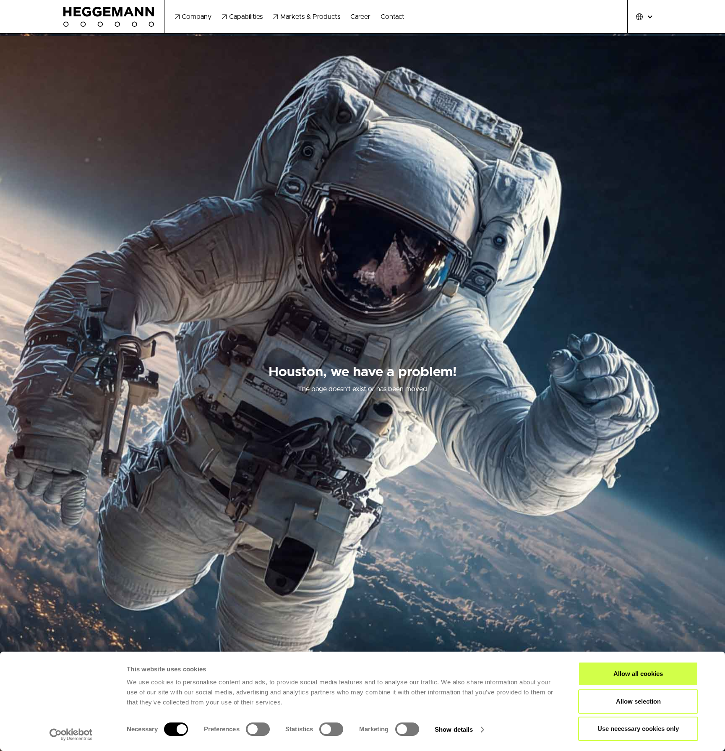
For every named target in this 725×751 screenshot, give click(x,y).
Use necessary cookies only (638, 728)
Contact (392, 16)
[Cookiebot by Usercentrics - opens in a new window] (71, 734)
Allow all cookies (638, 673)
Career (360, 16)
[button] (193, 17)
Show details (454, 729)
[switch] (258, 729)
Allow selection (638, 701)
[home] (113, 17)
